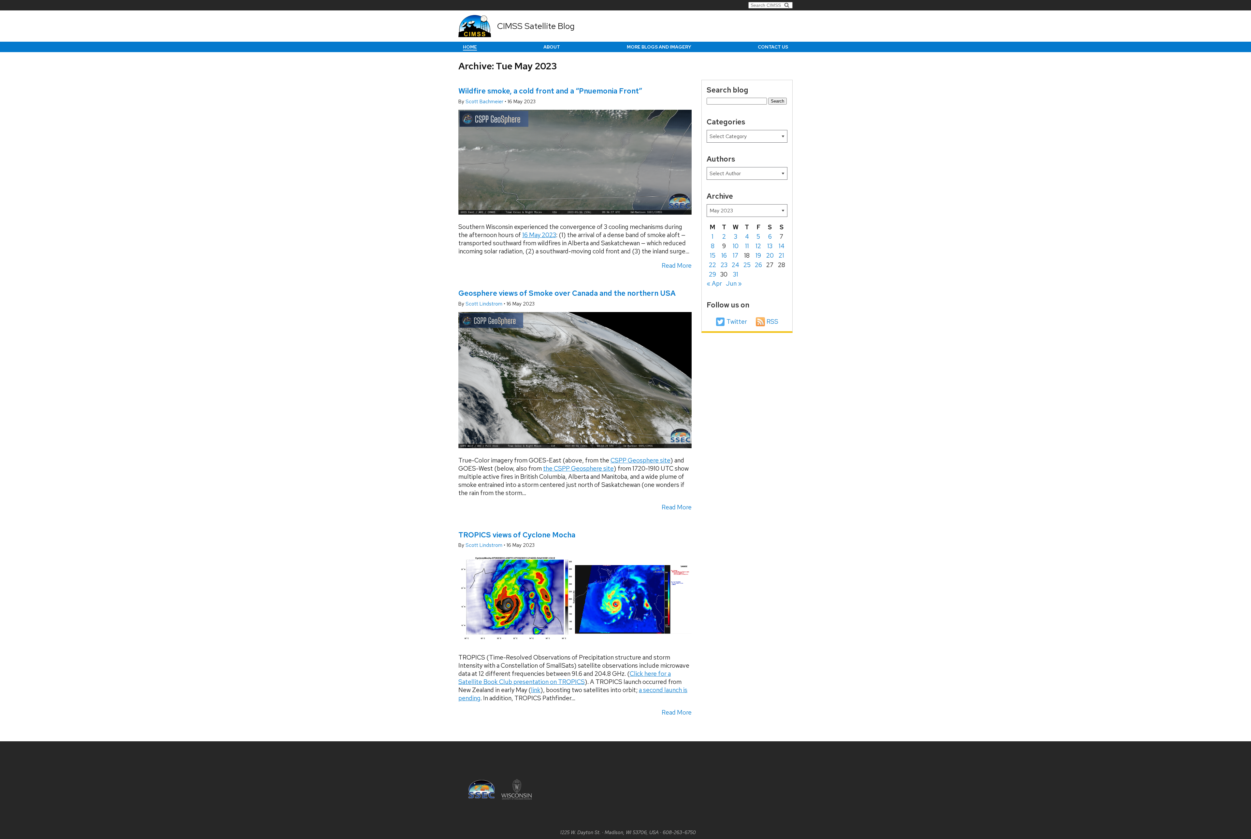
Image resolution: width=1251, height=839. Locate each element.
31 (735, 274)
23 (724, 265)
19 (758, 255)
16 (724, 255)
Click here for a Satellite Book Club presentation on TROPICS (564, 678)
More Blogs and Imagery (659, 47)
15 (712, 255)
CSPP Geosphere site (640, 460)
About (551, 47)
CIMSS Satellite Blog (536, 26)
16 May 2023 (539, 235)
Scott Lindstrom (485, 304)
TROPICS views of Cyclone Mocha (516, 535)
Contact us (773, 47)
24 (735, 265)
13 (769, 246)
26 (758, 265)
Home (470, 47)
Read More (677, 266)
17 (735, 255)
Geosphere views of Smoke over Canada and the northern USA (567, 293)
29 (712, 274)
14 (781, 246)
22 (712, 265)
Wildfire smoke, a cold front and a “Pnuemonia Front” (550, 91)
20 (770, 255)
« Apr (714, 283)
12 (758, 246)
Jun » (734, 283)
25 (747, 265)
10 (736, 246)
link (535, 690)
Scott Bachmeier (485, 101)
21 (781, 255)
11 (747, 246)
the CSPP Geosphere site (578, 468)
